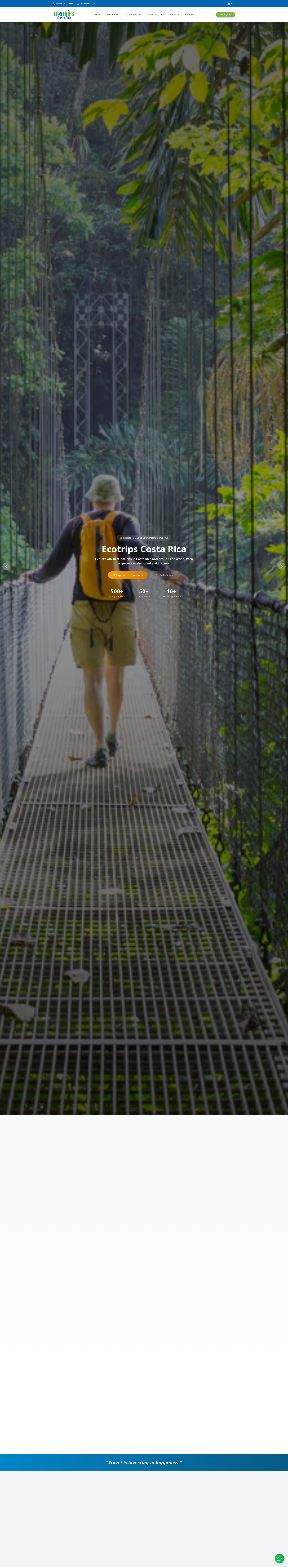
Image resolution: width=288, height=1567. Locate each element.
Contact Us (190, 14)
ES (232, 3)
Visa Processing (133, 14)
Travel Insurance (155, 14)
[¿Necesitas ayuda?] (279, 1558)
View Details (81, 1232)
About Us (174, 14)
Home (98, 14)
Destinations (113, 14)
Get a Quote (226, 14)
